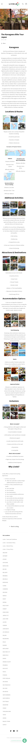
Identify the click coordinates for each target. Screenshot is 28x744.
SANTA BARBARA (6, 695)
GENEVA (4, 595)
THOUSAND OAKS (7, 711)
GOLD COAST (6, 605)
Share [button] (4, 43)
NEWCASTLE (5, 655)
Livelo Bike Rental (12, 737)
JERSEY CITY (5, 615)
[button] (1, 4)
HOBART (5, 608)
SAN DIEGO (5, 681)
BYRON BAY (5, 582)
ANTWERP (5, 556)
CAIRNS (4, 585)
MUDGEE (5, 645)
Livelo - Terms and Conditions (10, 539)
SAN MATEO (5, 691)
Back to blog (15, 526)
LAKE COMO (5, 618)
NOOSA (4, 658)
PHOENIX (5, 675)
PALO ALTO (5, 668)
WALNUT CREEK (6, 721)
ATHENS (4, 559)
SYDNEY (4, 708)
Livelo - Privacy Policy (8, 549)
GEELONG (5, 592)
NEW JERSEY (6, 648)
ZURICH (4, 724)
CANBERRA (5, 589)
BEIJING (5, 569)
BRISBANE (5, 575)
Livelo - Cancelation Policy (9, 542)
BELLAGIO (5, 572)
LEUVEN (4, 622)
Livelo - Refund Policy (8, 546)
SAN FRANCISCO (6, 685)
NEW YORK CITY (6, 652)
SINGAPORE (5, 704)
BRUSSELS (5, 579)
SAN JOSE (5, 688)
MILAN (4, 642)
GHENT (4, 599)
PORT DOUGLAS (6, 678)
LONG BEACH (6, 628)
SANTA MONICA (6, 698)
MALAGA (4, 635)
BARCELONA (5, 565)
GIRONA (4, 602)
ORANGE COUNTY (7, 661)
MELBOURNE (6, 638)
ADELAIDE (5, 552)
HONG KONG (6, 612)
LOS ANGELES (6, 632)
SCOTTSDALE (6, 701)
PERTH (4, 671)
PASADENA (5, 665)
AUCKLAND (5, 562)
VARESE (4, 718)
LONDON (5, 625)
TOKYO (4, 714)
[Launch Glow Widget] (25, 741)
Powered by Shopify (18, 737)
